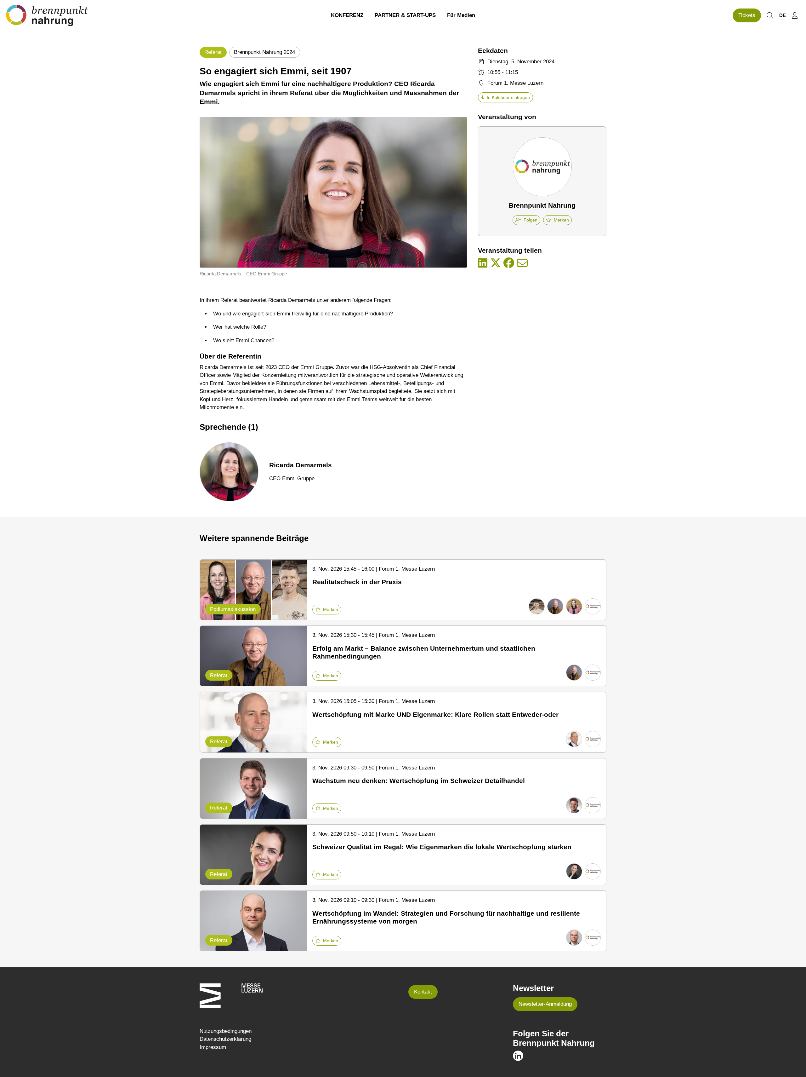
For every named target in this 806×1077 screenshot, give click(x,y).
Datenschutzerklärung (225, 1039)
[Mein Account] (795, 16)
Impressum (213, 1047)
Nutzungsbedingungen (226, 1031)
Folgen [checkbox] (530, 219)
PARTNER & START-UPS (405, 15)
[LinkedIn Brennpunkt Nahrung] (518, 1055)
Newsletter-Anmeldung (545, 1004)
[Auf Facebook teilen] (508, 263)
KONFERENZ (347, 15)
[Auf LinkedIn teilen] (482, 263)
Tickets (746, 15)
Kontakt (423, 992)
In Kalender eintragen (508, 97)
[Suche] (769, 16)
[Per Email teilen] (522, 263)
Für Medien (461, 15)
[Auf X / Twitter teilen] (495, 263)
